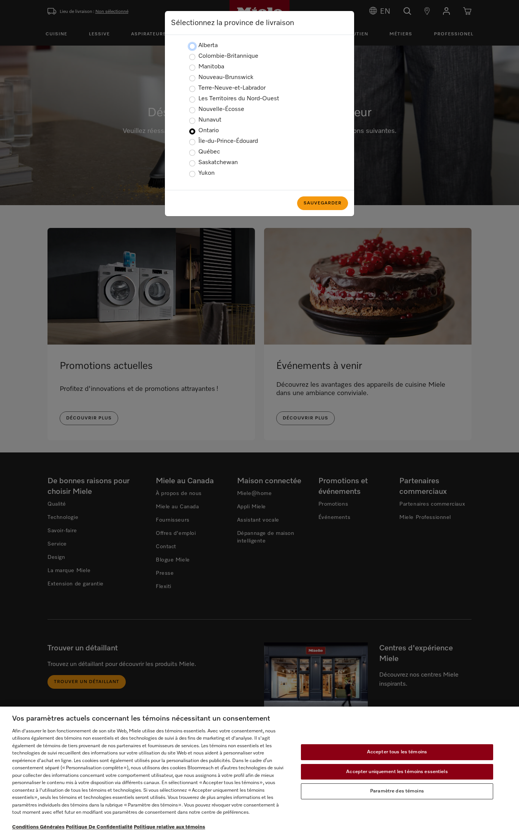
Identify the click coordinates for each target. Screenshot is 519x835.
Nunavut (210, 120)
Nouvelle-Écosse (221, 109)
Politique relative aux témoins (169, 827)
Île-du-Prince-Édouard (228, 141)
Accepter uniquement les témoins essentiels (397, 771)
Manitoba (211, 67)
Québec (209, 152)
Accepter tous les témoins (397, 752)
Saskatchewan (218, 163)
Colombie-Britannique (228, 56)
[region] (259, 771)
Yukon (206, 173)
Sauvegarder (323, 203)
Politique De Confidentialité (99, 827)
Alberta (208, 46)
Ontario (208, 131)
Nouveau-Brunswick (225, 77)
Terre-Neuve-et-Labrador (232, 88)
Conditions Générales (38, 827)
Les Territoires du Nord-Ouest (238, 99)
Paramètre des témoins (397, 791)
